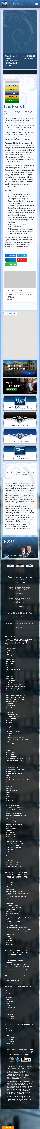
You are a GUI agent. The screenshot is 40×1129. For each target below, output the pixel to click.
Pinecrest (19, 643)
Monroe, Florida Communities (16, 976)
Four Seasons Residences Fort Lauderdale (17, 896)
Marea (7, 746)
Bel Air (7, 991)
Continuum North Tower (12, 691)
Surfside (8, 645)
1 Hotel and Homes (11, 648)
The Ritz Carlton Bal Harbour (13, 847)
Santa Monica (9, 1014)
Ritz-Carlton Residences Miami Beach (16, 822)
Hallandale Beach (10, 876)
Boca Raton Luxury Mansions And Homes (17, 958)
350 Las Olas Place (11, 885)
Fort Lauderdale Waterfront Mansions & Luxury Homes (19, 894)
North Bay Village (11, 643)
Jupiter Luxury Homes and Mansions (16, 964)
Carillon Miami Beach (11, 680)
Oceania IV (9, 799)
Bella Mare (9, 672)
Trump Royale (9, 860)
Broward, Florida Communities (16, 872)
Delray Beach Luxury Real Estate (14, 960)
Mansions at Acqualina (12, 743)
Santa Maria (9, 826)
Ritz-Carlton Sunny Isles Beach (14, 824)
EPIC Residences (10, 708)
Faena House (9, 710)
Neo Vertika (9, 777)
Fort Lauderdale (22, 874)
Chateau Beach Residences (13, 684)
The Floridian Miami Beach (13, 845)
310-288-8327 (20, 606)
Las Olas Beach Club (11, 901)
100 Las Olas (9, 882)
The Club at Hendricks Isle (13, 925)
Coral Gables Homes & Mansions (15, 697)
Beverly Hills (9, 993)
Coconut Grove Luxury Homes (14, 689)
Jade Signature (10, 735)
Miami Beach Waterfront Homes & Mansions (18, 758)
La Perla (8, 741)
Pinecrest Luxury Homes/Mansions (15, 809)
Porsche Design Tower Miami (14, 813)
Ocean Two (9, 788)
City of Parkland (10, 889)
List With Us (12, 97)
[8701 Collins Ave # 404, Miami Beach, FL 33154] (20, 279)
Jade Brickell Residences (13, 731)
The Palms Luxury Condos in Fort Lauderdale (18, 930)
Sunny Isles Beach (28, 643)
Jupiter (7, 954)
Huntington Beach (11, 1033)
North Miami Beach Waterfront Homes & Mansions (20, 779)
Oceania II (8, 794)
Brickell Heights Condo (12, 678)
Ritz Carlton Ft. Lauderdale (13, 921)
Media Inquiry (27, 1052)
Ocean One (9, 786)
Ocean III (8, 784)
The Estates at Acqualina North (14, 841)
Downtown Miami (23, 640)
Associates (15, 1052)
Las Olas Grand (10, 903)
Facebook (12, 256)
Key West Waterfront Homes (14, 980)
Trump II (8, 853)
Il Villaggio (8, 727)
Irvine (7, 1035)
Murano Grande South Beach (14, 773)
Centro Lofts (9, 682)
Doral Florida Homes (11, 701)
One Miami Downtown (12, 801)
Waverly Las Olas (10, 940)
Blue (7, 674)
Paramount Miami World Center (14, 807)
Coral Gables (9, 640)
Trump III (8, 856)
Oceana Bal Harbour (11, 790)
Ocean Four (9, 782)
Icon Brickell (9, 722)
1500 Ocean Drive (10, 650)
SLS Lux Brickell (10, 832)
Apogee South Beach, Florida (14, 661)
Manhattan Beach (11, 1007)
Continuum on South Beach (13, 693)
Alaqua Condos (10, 659)
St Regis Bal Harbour (11, 834)
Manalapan (14, 954)
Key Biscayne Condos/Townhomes (15, 737)
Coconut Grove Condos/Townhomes (16, 686)
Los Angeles (9, 1003)
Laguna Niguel (10, 1041)
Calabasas (9, 997)
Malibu (8, 1005)
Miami (24, 642)
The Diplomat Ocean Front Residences (16, 927)
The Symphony (10, 934)
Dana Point (9, 1031)
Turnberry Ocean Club (12, 862)
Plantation (8, 877)
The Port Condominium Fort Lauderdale (16, 932)
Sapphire (8, 923)
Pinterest (23, 260)
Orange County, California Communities (19, 1024)
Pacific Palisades (10, 1010)
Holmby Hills (9, 1001)
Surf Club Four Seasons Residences (16, 837)
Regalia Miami (10, 818)
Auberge (8, 887)
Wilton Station (9, 944)
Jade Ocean (9, 733)
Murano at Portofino (11, 771)
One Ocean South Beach (12, 803)
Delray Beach (16, 953)
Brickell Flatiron (10, 676)
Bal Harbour (15, 639)
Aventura (8, 639)
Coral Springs (9, 874)
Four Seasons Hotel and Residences (16, 716)
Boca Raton (9, 953)
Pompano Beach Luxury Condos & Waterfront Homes (18, 918)
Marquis (8, 750)
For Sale (12, 89)
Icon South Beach (11, 725)
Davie (15, 874)
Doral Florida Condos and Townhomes (16, 699)
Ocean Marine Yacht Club (13, 911)
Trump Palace (9, 858)
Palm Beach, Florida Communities (17, 951)
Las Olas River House (12, 905)
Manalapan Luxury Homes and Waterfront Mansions (17, 967)
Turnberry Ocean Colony (12, 864)
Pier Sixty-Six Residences (12, 913)
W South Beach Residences (13, 866)
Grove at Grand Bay (11, 718)
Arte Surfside (9, 663)
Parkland (26, 876)
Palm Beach (21, 954)
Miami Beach (8, 72)
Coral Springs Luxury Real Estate (14, 891)
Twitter (24, 256)
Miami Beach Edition (11, 756)
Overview (12, 85)
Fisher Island (9, 642)
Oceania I (8, 792)
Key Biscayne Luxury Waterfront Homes (17, 739)
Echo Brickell (9, 703)
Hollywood (19, 876)
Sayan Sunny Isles (11, 828)
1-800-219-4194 (20, 583)
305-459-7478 (20, 593)
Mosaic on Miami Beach (12, 767)
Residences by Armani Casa (13, 820)
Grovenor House (10, 720)
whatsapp (13, 264)
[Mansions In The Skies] (20, 419)
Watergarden (9, 938)
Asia (7, 667)
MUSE (7, 775)
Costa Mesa (9, 1029)
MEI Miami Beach (10, 752)
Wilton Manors (10, 879)
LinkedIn (12, 260)
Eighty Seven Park (21, 72)
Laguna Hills (9, 1039)
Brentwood (9, 995)
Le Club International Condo (13, 907)
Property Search (23, 1049)
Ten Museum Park (11, 839)
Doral (15, 640)
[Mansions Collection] (20, 436)
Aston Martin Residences (13, 669)
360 (7, 653)
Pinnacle (8, 811)
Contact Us (28, 1054)
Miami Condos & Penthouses (14, 760)
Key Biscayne (17, 642)
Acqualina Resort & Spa (12, 657)
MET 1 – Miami (10, 754)
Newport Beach (10, 1043)
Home (8, 1049)
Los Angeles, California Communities (18, 986)
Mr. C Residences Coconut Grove (15, 769)
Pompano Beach (16, 877)
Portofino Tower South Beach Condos (16, 815)
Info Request (12, 101)
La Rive (8, 899)
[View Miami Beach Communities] (12, 81)
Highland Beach (26, 953)
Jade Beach (9, 729)
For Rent (12, 93)
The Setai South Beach (12, 849)
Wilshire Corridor (10, 1018)
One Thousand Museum (12, 805)
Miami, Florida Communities (15, 637)
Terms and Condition (17, 1054)
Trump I (8, 851)
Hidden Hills (9, 999)
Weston (25, 877)
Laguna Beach (10, 1037)
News (20, 1052)
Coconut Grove (29, 639)
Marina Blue (9, 748)
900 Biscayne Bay (11, 655)
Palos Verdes (9, 1012)
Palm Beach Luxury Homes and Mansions (17, 970)
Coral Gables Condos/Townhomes (15, 695)
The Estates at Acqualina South (14, 843)
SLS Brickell (9, 830)
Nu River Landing (10, 909)
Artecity (8, 665)
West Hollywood (10, 1016)
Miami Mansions (10, 763)
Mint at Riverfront (10, 765)
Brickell (22, 639)
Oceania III (9, 796)
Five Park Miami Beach (12, 714)
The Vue (8, 936)
